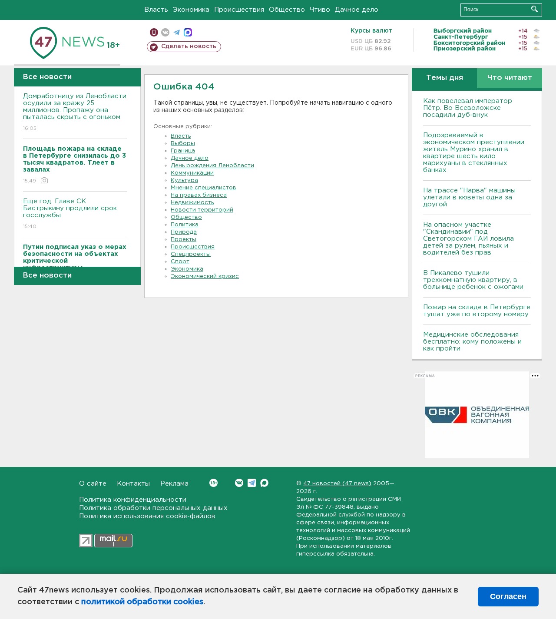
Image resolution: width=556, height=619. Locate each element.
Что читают (509, 78)
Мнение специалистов (203, 187)
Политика (185, 224)
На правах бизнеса (199, 195)
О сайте (92, 484)
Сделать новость (188, 46)
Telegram (252, 483)
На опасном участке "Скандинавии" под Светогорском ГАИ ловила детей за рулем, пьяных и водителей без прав (468, 238)
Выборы (183, 143)
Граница (183, 151)
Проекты (183, 239)
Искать (534, 9)
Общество (287, 10)
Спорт (180, 261)
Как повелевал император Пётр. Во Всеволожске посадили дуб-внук (467, 108)
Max (264, 483)
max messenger (188, 32)
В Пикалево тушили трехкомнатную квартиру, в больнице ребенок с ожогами (473, 280)
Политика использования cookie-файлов (147, 516)
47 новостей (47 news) (337, 483)
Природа (184, 232)
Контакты (133, 484)
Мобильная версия (154, 32)
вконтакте (165, 32)
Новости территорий (202, 210)
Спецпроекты (191, 254)
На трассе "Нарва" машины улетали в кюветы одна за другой (469, 197)
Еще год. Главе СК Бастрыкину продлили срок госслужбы (70, 214)
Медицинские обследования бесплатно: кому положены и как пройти (472, 341)
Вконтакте (239, 483)
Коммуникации (192, 173)
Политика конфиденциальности (132, 500)
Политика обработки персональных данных (153, 508)
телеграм (176, 32)
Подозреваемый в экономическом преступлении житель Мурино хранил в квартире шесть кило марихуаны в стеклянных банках (473, 152)
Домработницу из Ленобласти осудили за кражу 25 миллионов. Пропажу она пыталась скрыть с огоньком (74, 112)
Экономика (191, 10)
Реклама (174, 484)
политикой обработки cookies (142, 602)
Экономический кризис (205, 276)
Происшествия (239, 10)
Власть (156, 10)
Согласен (508, 596)
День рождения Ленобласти (212, 165)
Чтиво (320, 10)
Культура (184, 180)
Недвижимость (192, 202)
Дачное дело (356, 10)
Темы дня (444, 78)
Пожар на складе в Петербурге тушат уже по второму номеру (476, 311)
